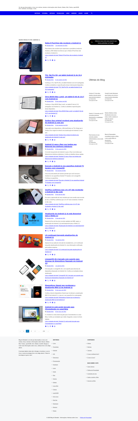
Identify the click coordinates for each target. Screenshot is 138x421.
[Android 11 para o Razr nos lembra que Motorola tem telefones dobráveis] (31, 150)
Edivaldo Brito (50, 45)
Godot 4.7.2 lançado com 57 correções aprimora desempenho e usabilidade (96, 115)
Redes (54, 411)
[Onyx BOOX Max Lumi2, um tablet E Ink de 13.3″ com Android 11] (31, 103)
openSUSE (56, 393)
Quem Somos (90, 366)
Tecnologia (60, 13)
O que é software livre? (93, 354)
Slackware (55, 403)
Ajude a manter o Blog (93, 377)
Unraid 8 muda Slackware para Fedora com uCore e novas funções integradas (111, 95)
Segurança (56, 357)
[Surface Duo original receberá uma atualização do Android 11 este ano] (31, 126)
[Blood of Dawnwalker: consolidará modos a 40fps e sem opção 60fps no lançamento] (112, 129)
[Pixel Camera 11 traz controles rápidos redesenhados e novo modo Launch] (96, 129)
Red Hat (55, 400)
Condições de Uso (92, 373)
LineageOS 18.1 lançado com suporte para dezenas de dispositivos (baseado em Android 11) (64, 261)
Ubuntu (55, 379)
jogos (54, 368)
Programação (56, 361)
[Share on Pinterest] (50, 60)
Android (74, 13)
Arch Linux (55, 396)
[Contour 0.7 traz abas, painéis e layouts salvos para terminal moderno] (96, 88)
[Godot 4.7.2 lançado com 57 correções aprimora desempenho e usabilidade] (96, 108)
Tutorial (45, 13)
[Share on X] (48, 60)
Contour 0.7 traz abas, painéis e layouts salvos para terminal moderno (95, 95)
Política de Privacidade (93, 370)
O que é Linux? (91, 357)
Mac (54, 375)
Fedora (55, 389)
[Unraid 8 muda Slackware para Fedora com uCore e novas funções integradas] (112, 88)
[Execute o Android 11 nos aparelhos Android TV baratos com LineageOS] (31, 174)
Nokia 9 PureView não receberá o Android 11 (63, 43)
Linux (67, 13)
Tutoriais (89, 350)
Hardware (55, 364)
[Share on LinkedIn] (52, 60)
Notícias (37, 13)
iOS (54, 354)
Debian (55, 382)
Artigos (52, 13)
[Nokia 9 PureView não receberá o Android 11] (31, 57)
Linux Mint (55, 386)
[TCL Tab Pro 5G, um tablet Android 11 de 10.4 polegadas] (31, 80)
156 (44, 331)
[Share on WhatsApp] (54, 60)
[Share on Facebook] (45, 60)
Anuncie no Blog (91, 381)
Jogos (80, 13)
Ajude (86, 13)
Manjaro (55, 407)
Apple (54, 371)
